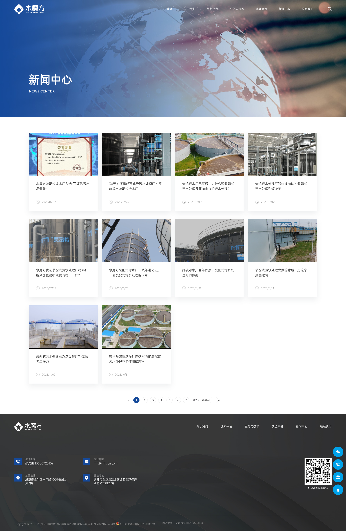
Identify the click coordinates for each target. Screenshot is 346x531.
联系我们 (307, 9)
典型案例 (261, 9)
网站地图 (167, 523)
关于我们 (189, 9)
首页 (169, 9)
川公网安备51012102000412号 (137, 524)
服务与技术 (237, 9)
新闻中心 (284, 9)
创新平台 (212, 9)
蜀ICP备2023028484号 (102, 524)
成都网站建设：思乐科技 (189, 523)
